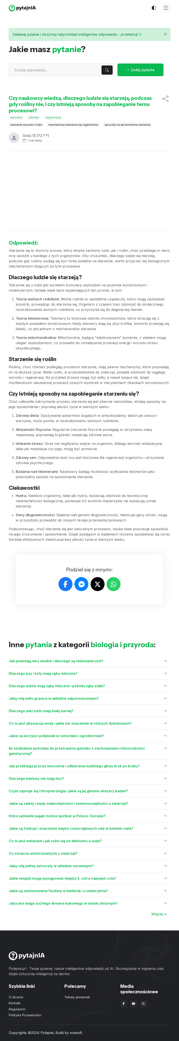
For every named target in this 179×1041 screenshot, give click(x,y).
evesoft (76, 1032)
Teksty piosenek (77, 997)
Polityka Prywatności (25, 1015)
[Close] (165, 34)
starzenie (16, 117)
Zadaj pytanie (142, 70)
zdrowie (34, 117)
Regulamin (17, 1009)
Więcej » (159, 914)
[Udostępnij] (165, 104)
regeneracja (53, 117)
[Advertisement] (89, 191)
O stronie (16, 997)
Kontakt (15, 1003)
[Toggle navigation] (166, 8)
